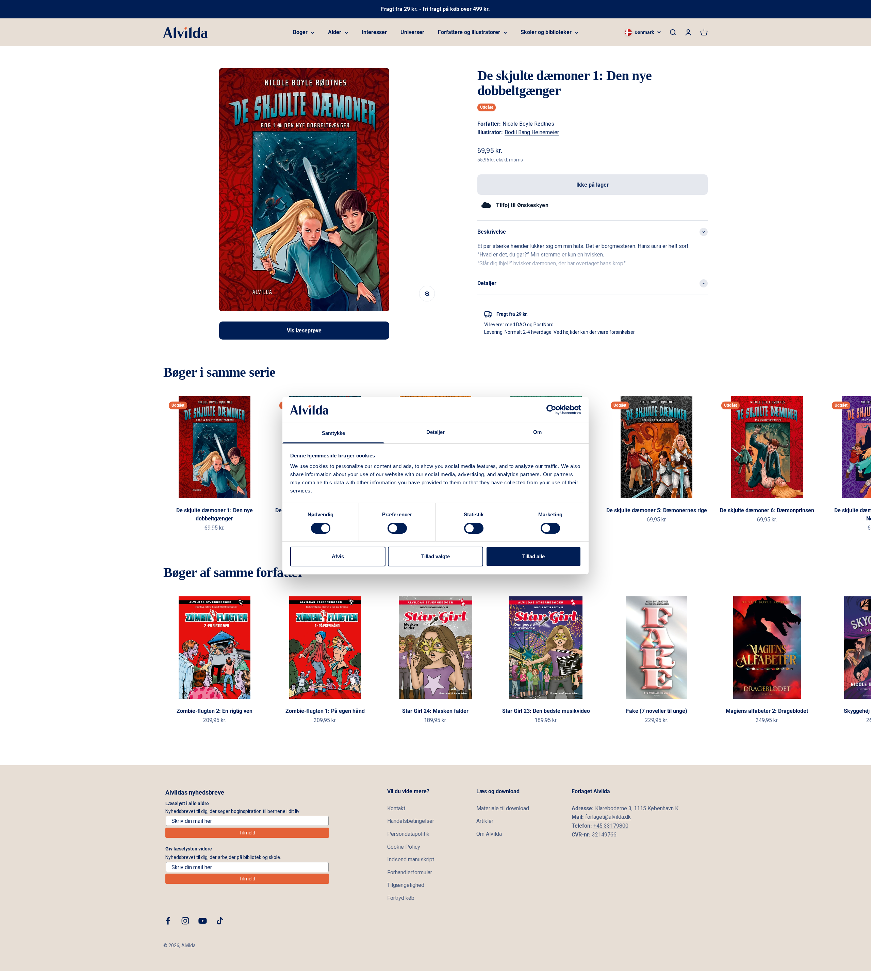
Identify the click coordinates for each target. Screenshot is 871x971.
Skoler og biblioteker (546, 32)
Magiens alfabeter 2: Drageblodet (767, 711)
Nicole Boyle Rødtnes (528, 124)
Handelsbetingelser (410, 821)
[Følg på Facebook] (167, 920)
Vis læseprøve (304, 330)
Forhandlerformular (409, 872)
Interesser (374, 32)
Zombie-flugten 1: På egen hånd (325, 711)
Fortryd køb (400, 898)
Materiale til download (502, 808)
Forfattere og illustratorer (469, 32)
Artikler (484, 821)
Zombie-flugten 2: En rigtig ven (214, 711)
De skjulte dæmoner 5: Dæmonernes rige (656, 510)
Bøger (300, 32)
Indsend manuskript (410, 859)
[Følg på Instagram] (185, 920)
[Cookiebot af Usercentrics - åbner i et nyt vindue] (551, 410)
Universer (412, 32)
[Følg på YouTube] (202, 920)
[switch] (397, 528)
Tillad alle (533, 556)
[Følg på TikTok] (220, 920)
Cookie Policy (403, 847)
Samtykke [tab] (333, 433)
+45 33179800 (610, 826)
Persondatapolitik (408, 834)
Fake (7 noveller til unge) (656, 711)
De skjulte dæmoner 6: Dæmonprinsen (767, 510)
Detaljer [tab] (435, 432)
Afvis (338, 556)
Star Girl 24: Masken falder (435, 711)
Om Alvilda (489, 834)
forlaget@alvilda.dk (608, 817)
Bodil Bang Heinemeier (532, 132)
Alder (334, 32)
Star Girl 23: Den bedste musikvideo (546, 711)
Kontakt (396, 808)
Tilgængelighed (405, 885)
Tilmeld (247, 832)
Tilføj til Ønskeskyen (522, 205)
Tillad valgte (435, 556)
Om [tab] (537, 432)
